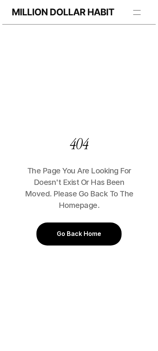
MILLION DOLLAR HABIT (63, 12)
